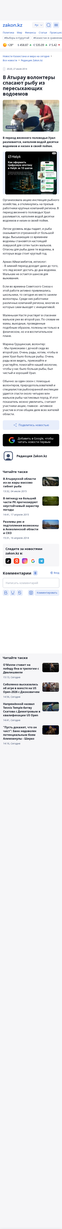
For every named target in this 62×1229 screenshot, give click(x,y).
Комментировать (47, 592)
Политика (8, 32)
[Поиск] (48, 25)
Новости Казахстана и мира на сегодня (26, 56)
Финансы (30, 32)
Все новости (10, 60)
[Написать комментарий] (31, 583)
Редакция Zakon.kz (32, 60)
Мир (19, 32)
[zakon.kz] (12, 25)
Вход (56, 572)
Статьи (43, 32)
